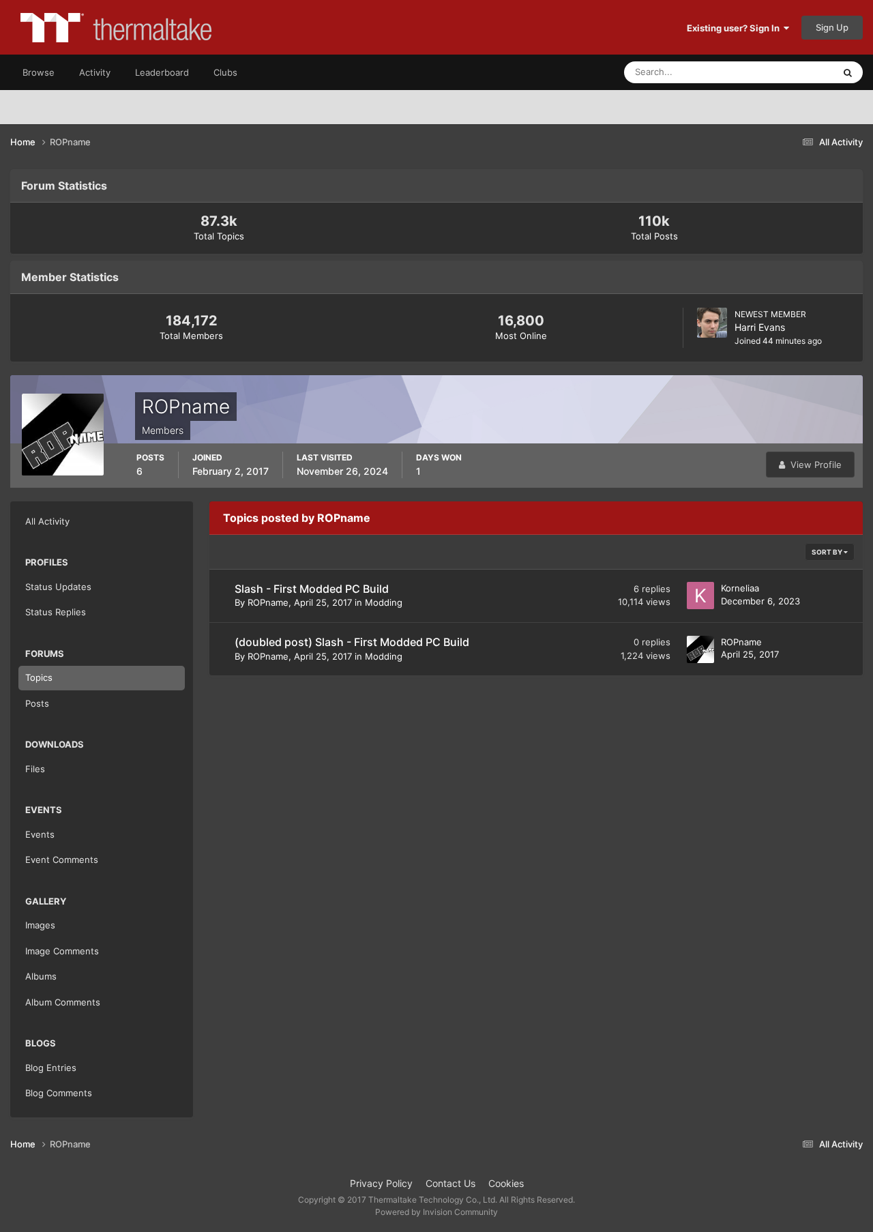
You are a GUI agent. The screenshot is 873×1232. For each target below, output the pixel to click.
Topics (39, 677)
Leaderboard (162, 72)
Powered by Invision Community (436, 1212)
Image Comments (62, 950)
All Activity (47, 521)
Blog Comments (58, 1092)
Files (35, 768)
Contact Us (450, 1183)
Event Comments (61, 859)
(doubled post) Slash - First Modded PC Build (352, 642)
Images (40, 925)
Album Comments (62, 1002)
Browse (39, 72)
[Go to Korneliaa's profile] (700, 595)
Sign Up (832, 27)
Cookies (506, 1183)
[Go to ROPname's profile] (700, 649)
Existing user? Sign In (735, 28)
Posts (37, 703)
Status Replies (55, 611)
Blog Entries (50, 1067)
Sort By (828, 552)
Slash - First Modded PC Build (312, 589)
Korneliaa (740, 588)
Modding (383, 602)
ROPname (268, 602)
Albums (41, 976)
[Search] (848, 72)
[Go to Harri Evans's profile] (712, 323)
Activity (94, 72)
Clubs (225, 72)
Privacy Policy (381, 1183)
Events (40, 834)
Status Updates (785, 72)
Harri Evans (760, 327)
